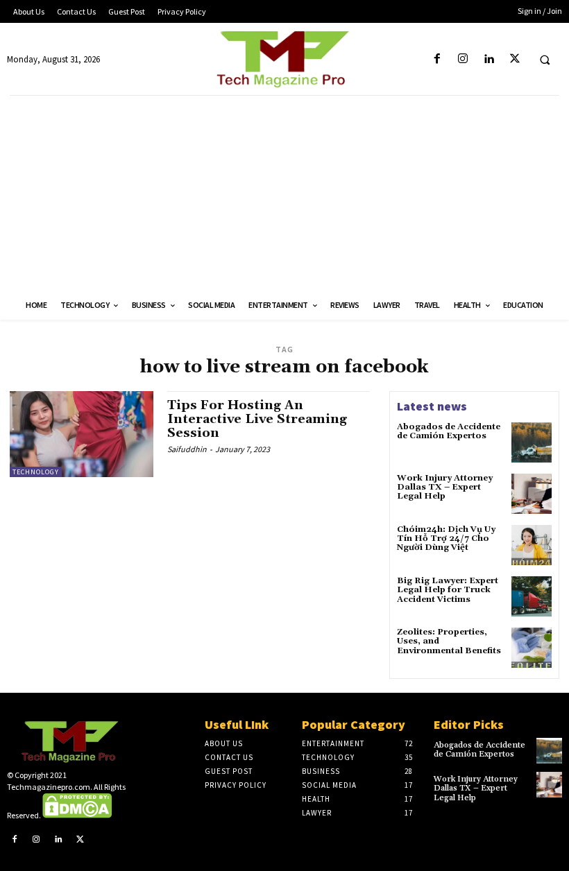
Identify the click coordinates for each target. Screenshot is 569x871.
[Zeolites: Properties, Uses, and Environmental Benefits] (531, 648)
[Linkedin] (488, 59)
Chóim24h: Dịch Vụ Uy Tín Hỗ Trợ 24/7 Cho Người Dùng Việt (446, 538)
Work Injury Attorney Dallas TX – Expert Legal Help (445, 487)
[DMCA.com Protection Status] (77, 815)
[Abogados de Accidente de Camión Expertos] (531, 442)
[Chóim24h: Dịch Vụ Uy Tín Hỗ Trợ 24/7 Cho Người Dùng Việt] (531, 545)
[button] (544, 59)
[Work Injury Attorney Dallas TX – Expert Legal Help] (531, 494)
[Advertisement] (284, 193)
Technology (35, 471)
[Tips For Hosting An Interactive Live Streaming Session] (81, 434)
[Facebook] (437, 59)
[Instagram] (463, 59)
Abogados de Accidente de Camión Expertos (448, 431)
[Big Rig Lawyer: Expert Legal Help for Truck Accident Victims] (531, 596)
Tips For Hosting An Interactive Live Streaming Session (257, 419)
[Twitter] (514, 59)
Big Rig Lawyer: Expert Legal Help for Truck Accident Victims (447, 590)
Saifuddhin (187, 449)
